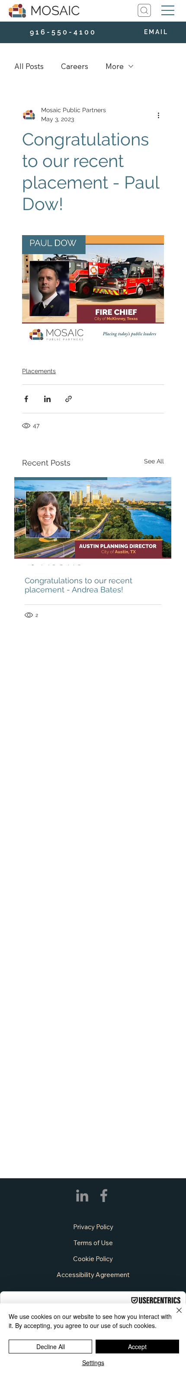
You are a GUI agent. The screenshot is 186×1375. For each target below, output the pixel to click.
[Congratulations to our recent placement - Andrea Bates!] (92, 521)
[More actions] (159, 115)
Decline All (50, 1346)
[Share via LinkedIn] (47, 399)
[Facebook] (103, 1195)
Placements (39, 371)
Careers (74, 66)
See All (154, 461)
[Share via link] (68, 399)
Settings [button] (93, 1362)
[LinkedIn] (82, 1195)
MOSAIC (55, 10)
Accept (137, 1346)
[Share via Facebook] (26, 399)
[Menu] (168, 10)
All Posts (29, 66)
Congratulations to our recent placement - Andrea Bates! (78, 585)
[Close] (174, 1315)
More (115, 66)
